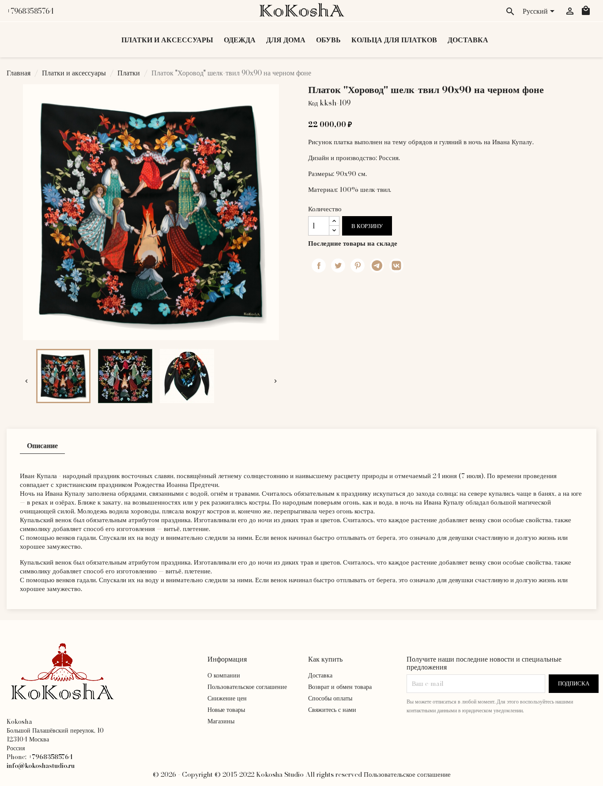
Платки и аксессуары (167, 39)
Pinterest (357, 265)
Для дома (285, 39)
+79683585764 (30, 11)
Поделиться (319, 265)
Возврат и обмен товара (340, 687)
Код (313, 103)
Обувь (328, 39)
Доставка (468, 39)
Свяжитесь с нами (332, 710)
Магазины (220, 721)
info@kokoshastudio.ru (41, 766)
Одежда (240, 39)
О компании (223, 675)
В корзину (367, 226)
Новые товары (226, 710)
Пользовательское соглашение (247, 687)
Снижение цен (227, 698)
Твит (338, 265)
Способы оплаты (330, 698)
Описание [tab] (42, 445)
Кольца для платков (394, 39)
